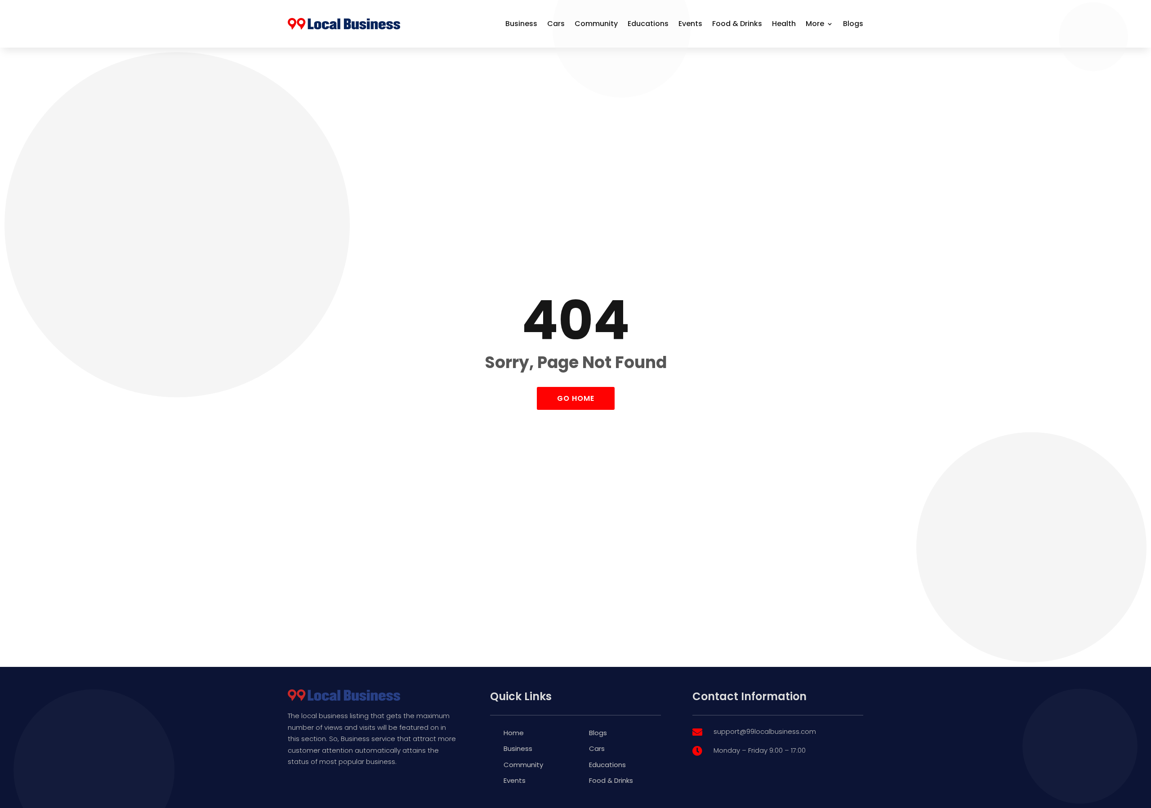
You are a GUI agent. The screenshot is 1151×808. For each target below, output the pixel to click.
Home (514, 732)
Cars (556, 23)
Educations (648, 23)
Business (521, 23)
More (815, 23)
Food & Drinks (737, 23)
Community (596, 23)
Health (784, 23)
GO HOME (575, 398)
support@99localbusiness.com (765, 731)
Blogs (853, 23)
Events (690, 23)
